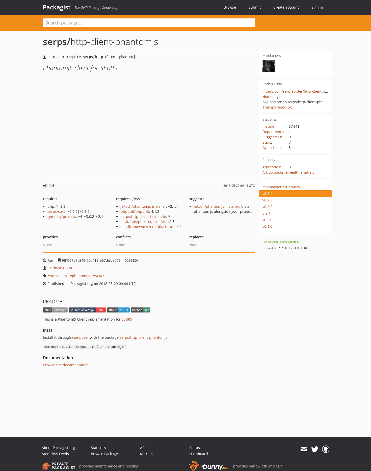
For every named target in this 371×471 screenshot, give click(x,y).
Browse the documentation (66, 364)
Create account (286, 7)
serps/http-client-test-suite (143, 216)
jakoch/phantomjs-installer (143, 206)
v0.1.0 (267, 226)
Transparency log (277, 107)
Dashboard (198, 453)
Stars (266, 142)
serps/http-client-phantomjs (143, 337)
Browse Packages (105, 453)
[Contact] (303, 449)
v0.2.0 (267, 219)
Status (194, 447)
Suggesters (271, 137)
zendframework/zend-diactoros (147, 226)
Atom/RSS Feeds (55, 453)
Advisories (271, 167)
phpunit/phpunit (135, 211)
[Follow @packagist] (315, 449)
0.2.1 (266, 213)
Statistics (98, 447)
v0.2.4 (267, 193)
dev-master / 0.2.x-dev (281, 187)
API (142, 447)
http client (58, 275)
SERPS (100, 275)
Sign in (317, 7)
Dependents (272, 131)
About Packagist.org (58, 447)
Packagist (57, 7)
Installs (268, 126)
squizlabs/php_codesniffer (143, 221)
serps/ (56, 41)
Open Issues (272, 147)
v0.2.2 (267, 206)
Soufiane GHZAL (60, 268)
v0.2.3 (267, 200)
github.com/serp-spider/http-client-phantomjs (301, 91)
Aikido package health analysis (288, 172)
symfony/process (61, 216)
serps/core (56, 211)
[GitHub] (325, 449)
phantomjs (81, 275)
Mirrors (146, 453)
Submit (255, 7)
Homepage (271, 96)
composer (80, 337)
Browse (230, 7)
